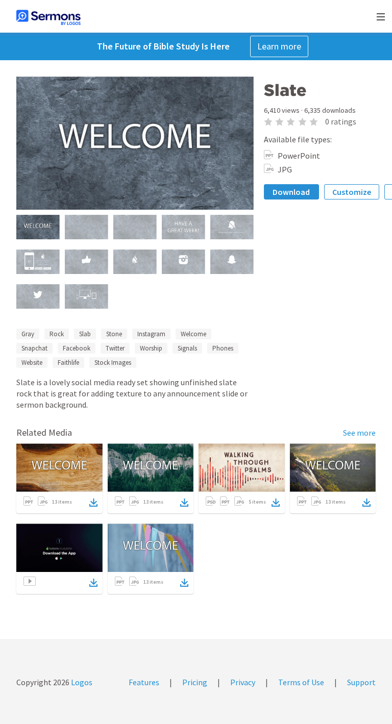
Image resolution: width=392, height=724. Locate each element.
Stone (114, 334)
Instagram (151, 334)
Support (361, 682)
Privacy (242, 682)
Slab (85, 334)
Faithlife (68, 362)
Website (31, 362)
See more (359, 433)
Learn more (279, 46)
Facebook (76, 348)
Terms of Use (301, 682)
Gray (27, 334)
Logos (80, 682)
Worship (151, 348)
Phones (222, 348)
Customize (351, 192)
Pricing (194, 682)
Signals (187, 348)
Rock (57, 334)
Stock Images (112, 362)
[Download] (93, 502)
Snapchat (34, 348)
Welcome (193, 334)
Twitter (115, 348)
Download (291, 192)
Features (144, 682)
